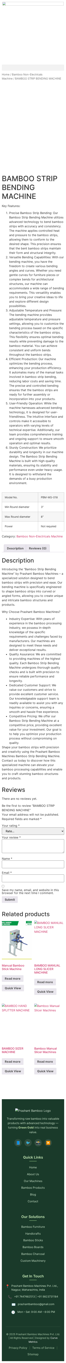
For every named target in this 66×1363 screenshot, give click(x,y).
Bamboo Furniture (33, 1227)
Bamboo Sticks (33, 1240)
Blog (33, 1194)
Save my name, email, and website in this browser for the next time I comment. (30, 891)
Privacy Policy (18, 1348)
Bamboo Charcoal (33, 1254)
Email (7, 872)
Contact (33, 1201)
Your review (11, 837)
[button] (33, 68)
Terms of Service (43, 1348)
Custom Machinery (33, 1260)
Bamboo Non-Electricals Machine (39, 536)
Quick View (13, 988)
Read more (13, 978)
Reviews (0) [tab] (38, 548)
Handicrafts (33, 1233)
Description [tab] (15, 548)
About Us (33, 1174)
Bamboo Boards (33, 1247)
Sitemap (32, 1354)
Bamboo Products (33, 1187)
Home (6, 74)
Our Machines (33, 1181)
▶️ (48, 1143)
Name (7, 858)
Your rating (11, 825)
